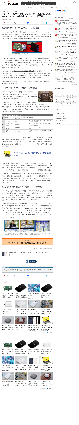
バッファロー (6, 269)
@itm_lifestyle (60, 10)
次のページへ (33, 261)
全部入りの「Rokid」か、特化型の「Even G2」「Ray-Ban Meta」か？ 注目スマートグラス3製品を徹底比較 (67, 36)
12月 (56, 101)
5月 (75, 95)
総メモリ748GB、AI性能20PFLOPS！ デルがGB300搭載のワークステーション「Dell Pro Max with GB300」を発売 (67, 65)
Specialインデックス (61, 120)
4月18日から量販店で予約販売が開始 (18, 38)
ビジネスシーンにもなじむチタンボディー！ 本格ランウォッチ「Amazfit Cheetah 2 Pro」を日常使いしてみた (67, 53)
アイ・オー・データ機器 (21, 71)
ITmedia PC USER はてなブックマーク (65, 10)
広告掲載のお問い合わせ (62, 118)
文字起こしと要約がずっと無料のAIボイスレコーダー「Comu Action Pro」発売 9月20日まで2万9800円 (67, 30)
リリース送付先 (60, 116)
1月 (64, 95)
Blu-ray (26, 269)
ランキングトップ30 (73, 84)
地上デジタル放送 (15, 269)
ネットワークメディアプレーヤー (25, 270)
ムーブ (22, 269)
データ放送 (45, 269)
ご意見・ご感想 (60, 113)
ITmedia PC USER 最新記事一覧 (63, 10)
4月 (55, 95)
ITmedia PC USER (5, 7)
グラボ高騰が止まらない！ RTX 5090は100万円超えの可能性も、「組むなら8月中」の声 (67, 59)
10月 (61, 101)
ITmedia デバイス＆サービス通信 (55, 10)
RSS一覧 (58, 123)
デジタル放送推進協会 (11, 270)
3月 (58, 95)
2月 (61, 95)
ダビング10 (32, 269)
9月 (64, 101)
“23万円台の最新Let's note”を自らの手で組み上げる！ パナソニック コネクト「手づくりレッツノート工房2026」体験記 (67, 42)
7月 (70, 95)
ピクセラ (31, 71)
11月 (58, 101)
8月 (67, 95)
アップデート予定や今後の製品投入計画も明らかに (27, 243)
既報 (13, 81)
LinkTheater (38, 269)
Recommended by (43, 332)
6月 (72, 95)
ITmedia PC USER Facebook (58, 10)
